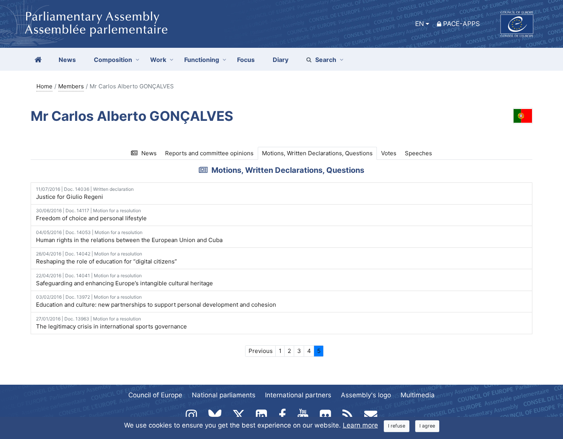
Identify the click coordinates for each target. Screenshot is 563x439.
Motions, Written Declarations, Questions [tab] (317, 153)
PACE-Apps (461, 24)
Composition (113, 59)
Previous (261, 350)
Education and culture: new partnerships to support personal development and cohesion (156, 301)
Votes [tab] (388, 153)
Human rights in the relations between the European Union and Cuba (129, 236)
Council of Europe (155, 395)
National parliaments (223, 395)
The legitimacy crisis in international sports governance (111, 323)
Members (71, 86)
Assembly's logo (366, 395)
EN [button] (419, 24)
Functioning (201, 59)
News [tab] (149, 153)
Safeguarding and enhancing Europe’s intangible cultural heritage (124, 280)
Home (44, 86)
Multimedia (418, 395)
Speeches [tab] (418, 153)
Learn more (360, 425)
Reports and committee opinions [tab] (209, 153)
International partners (298, 395)
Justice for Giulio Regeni (85, 193)
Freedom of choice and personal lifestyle (91, 215)
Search (325, 59)
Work (158, 59)
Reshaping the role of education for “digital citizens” (106, 258)
